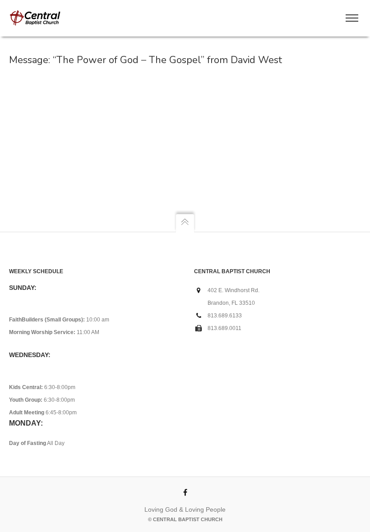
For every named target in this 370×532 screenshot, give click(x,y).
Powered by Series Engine (255, 94)
